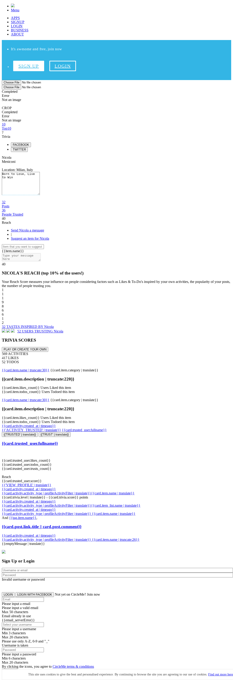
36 (12, 212)
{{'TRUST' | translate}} (55, 434)
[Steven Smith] (8, 331)
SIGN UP (28, 65)
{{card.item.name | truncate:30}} (25, 370)
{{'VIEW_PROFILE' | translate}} (26, 485)
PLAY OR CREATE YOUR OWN (25, 349)
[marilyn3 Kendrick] (3, 331)
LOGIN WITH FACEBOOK (34, 594)
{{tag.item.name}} (22, 518)
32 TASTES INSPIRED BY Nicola (28, 327)
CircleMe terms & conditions (73, 666)
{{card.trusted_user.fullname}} (84, 430)
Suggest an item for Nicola (30, 238)
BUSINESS (19, 30)
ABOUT (17, 34)
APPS (15, 18)
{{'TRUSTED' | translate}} (20, 434)
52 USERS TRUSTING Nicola (40, 331)
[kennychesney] (13, 331)
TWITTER (19, 149)
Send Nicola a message (27, 230)
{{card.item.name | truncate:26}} (115, 539)
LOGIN (17, 26)
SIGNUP (17, 22)
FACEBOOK (21, 144)
